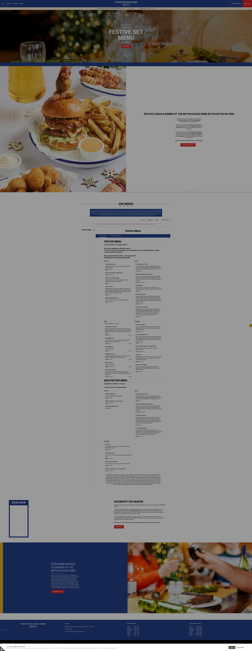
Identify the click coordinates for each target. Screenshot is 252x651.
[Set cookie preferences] (2, 648)
